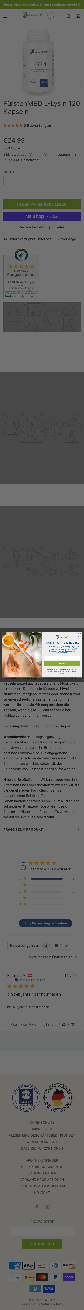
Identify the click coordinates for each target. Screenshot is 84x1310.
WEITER (61, 664)
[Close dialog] (79, 635)
